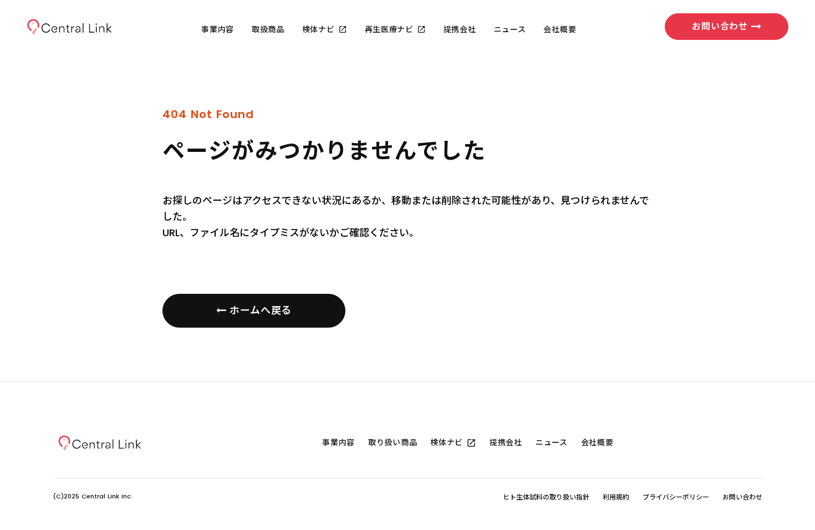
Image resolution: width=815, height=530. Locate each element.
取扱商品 (268, 29)
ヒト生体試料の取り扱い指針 (546, 497)
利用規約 (616, 497)
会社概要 (559, 29)
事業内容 (217, 29)
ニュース (510, 29)
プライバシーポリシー (676, 497)
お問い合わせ (742, 497)
